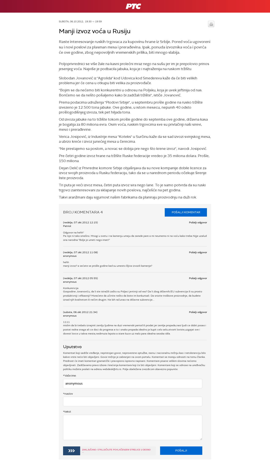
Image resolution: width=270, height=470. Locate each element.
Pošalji (181, 450)
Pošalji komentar (186, 212)
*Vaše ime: (69, 375)
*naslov (68, 393)
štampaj (211, 24)
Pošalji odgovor (198, 222)
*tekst (67, 411)
